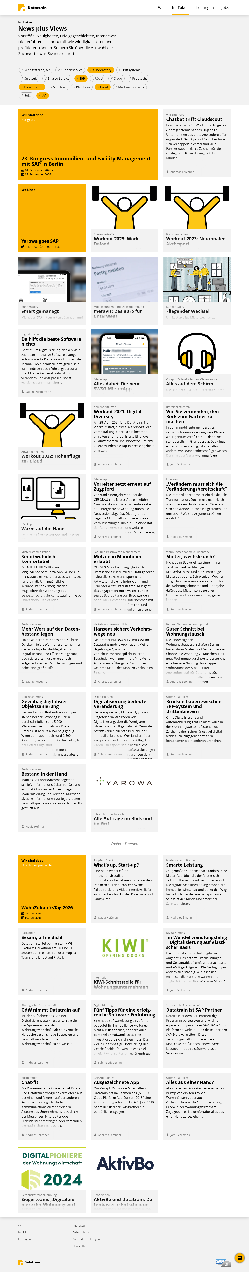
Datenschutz (81, 1232)
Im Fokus (24, 1232)
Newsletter (80, 1246)
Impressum (80, 1225)
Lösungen (24, 1239)
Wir (20, 1225)
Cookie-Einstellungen (86, 1239)
